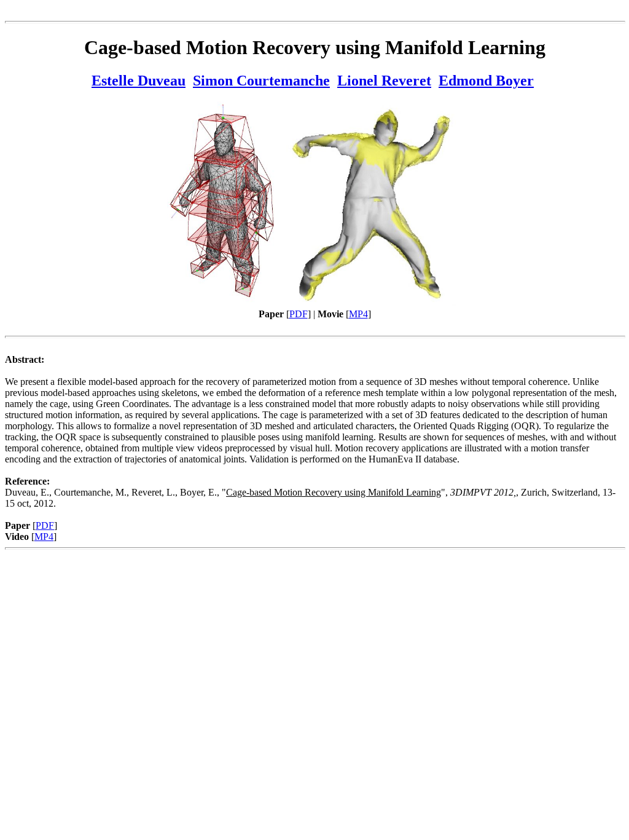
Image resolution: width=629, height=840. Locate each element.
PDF (298, 314)
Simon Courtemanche (261, 81)
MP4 (358, 314)
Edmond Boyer (486, 81)
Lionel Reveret (384, 81)
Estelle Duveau (139, 81)
